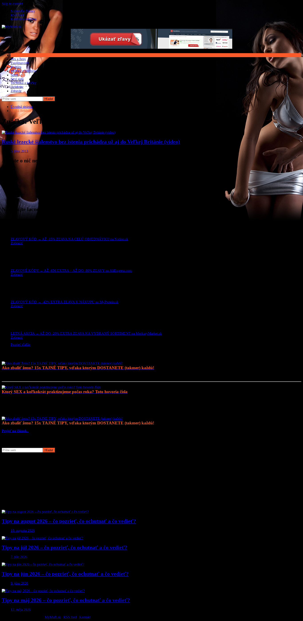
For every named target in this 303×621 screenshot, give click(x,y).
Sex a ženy (18, 59)
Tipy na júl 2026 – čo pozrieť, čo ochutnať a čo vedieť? (64, 547)
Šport (14, 75)
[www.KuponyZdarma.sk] (151, 47)
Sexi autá (17, 79)
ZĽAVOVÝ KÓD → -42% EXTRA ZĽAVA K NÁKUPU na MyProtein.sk (64, 302)
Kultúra (16, 67)
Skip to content (12, 4)
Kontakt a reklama (23, 19)
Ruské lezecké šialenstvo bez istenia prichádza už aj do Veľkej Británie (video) (91, 142)
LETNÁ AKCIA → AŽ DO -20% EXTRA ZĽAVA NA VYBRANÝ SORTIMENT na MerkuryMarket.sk (86, 333)
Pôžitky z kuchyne (24, 71)
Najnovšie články (23, 11)
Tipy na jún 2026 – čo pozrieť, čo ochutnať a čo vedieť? (65, 574)
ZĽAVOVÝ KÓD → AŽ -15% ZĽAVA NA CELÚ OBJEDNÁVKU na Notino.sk (69, 239)
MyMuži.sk (53, 617)
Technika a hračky (23, 83)
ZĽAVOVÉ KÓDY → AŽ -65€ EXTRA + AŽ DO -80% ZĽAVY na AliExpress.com (71, 270)
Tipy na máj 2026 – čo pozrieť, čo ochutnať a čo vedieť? (66, 600)
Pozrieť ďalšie (20, 344)
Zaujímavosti (20, 63)
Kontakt (85, 617)
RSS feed (17, 15)
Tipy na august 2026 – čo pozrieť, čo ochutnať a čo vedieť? (69, 521)
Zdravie (16, 91)
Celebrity (17, 87)
